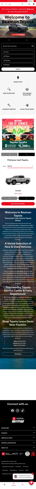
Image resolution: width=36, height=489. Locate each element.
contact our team (19, 237)
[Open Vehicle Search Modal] (4, 484)
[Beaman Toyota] (18, 26)
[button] (34, 14)
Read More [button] (18, 354)
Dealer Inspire (22, 463)
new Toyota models (15, 266)
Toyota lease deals (13, 225)
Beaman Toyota (13, 461)
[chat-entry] (31, 483)
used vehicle (19, 271)
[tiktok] (23, 411)
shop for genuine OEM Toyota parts (20, 309)
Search (18, 69)
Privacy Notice (5, 470)
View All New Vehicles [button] (18, 203)
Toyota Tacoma (15, 256)
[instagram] (17, 411)
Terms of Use (25, 466)
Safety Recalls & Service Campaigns (9, 473)
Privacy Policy (18, 466)
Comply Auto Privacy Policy (8, 466)
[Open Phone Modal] (29, 4)
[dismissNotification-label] (33, 474)
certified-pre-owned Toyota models (18, 273)
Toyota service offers (8, 307)
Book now (30, 9)
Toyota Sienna (26, 254)
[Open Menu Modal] (2, 4)
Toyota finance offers (27, 225)
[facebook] (12, 411)
